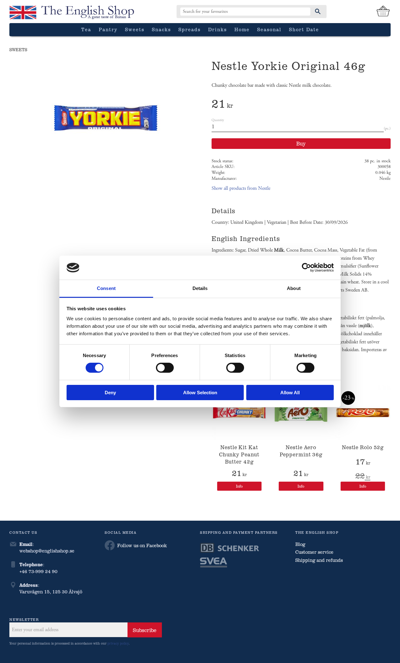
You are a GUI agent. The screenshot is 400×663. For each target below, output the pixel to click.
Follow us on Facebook (142, 545)
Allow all (290, 392)
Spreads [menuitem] (189, 29)
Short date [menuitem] (304, 29)
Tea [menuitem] (86, 29)
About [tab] (294, 288)
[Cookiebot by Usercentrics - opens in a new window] (306, 267)
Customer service (314, 551)
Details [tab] (200, 288)
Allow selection (200, 392)
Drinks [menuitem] (217, 29)
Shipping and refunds (319, 560)
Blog (300, 544)
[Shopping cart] (383, 11)
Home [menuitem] (242, 29)
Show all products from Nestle (241, 188)
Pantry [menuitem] (108, 29)
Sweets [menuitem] (134, 29)
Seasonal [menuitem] (269, 29)
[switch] (165, 368)
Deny (110, 392)
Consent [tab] (106, 288)
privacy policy (118, 643)
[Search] (318, 11)
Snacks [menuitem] (161, 29)
